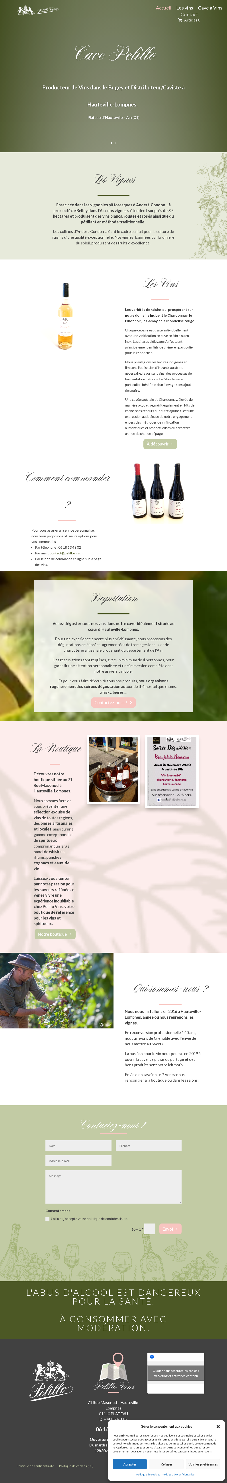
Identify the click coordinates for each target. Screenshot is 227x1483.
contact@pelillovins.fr (66, 553)
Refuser (166, 1464)
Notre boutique (52, 934)
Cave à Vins (210, 8)
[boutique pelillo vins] (113, 801)
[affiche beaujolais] (171, 805)
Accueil (163, 8)
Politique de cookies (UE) (76, 1466)
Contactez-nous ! (110, 702)
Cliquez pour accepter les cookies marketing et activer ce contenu (176, 1373)
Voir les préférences (203, 1464)
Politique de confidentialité (178, 1474)
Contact (189, 15)
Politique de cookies (148, 1474)
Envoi (167, 1228)
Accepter (130, 1464)
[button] (218, 1426)
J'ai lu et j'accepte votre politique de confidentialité (89, 1218)
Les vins (184, 8)
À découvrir (157, 443)
